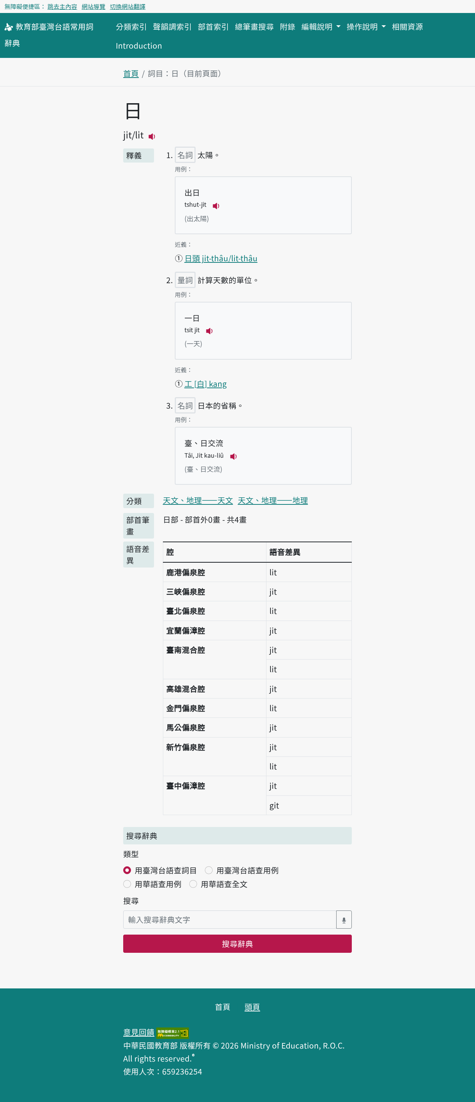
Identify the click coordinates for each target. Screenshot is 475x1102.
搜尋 (131, 900)
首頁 (131, 73)
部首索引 (213, 26)
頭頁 (252, 1006)
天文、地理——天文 (198, 500)
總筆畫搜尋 (254, 26)
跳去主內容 (62, 6)
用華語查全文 (224, 883)
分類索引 (131, 26)
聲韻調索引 (172, 26)
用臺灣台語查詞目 (166, 870)
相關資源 (407, 26)
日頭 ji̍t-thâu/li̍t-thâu (221, 258)
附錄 (287, 26)
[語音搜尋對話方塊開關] (344, 919)
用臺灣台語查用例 (247, 870)
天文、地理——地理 (273, 500)
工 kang (205, 383)
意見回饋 (138, 1031)
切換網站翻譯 (127, 6)
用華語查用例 (158, 883)
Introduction (139, 45)
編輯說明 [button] (317, 26)
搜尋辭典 (237, 943)
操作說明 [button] (363, 26)
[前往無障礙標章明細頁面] (172, 1031)
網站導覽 (93, 6)
